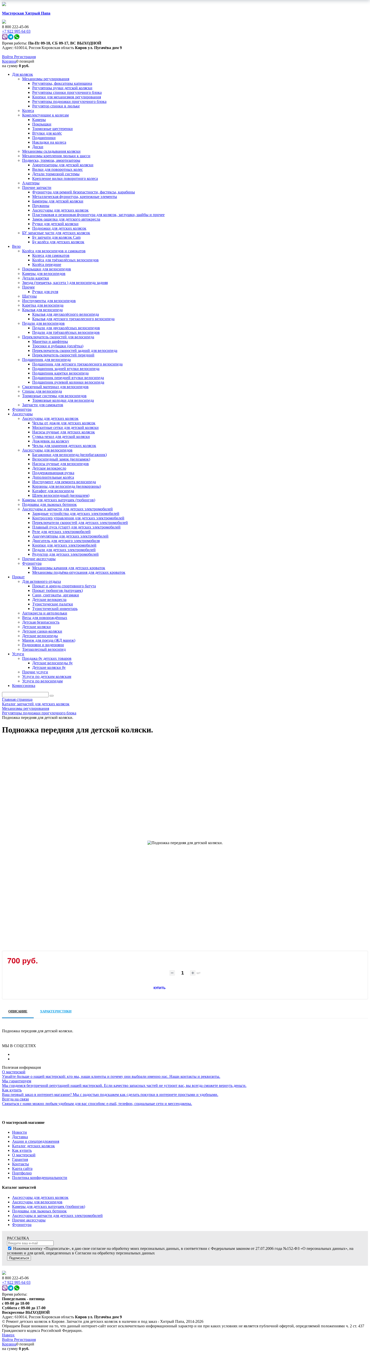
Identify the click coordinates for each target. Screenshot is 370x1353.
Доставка (20, 1137)
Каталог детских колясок (33, 1146)
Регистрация (25, 57)
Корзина (9, 61)
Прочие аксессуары (29, 1220)
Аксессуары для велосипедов (37, 1202)
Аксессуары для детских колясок (40, 1197)
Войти (8, 57)
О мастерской (23, 1155)
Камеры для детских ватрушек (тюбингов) (48, 1206)
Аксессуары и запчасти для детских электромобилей (57, 1215)
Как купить (22, 1150)
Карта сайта (22, 1168)
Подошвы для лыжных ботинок (39, 1211)
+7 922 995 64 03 (16, 1282)
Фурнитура (21, 1224)
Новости (19, 1132)
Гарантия (20, 1159)
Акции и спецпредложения (35, 1141)
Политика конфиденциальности (39, 1177)
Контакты (20, 1164)
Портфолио (22, 1173)
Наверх (8, 1335)
